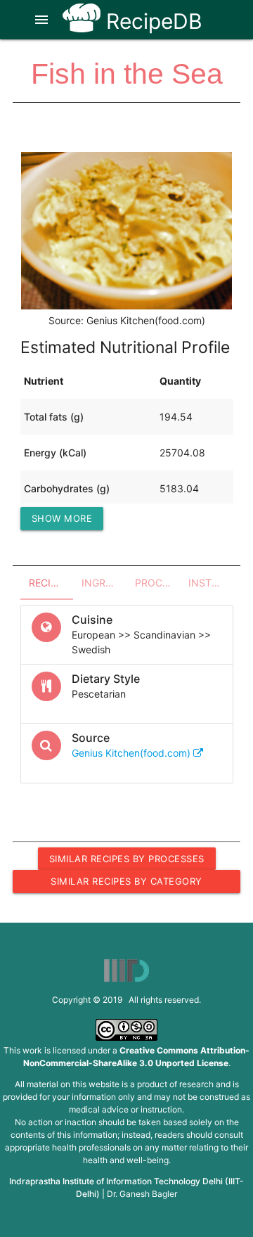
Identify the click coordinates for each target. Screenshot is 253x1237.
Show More (62, 518)
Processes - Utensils (157, 583)
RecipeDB (151, 21)
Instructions (210, 583)
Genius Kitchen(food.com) (132, 753)
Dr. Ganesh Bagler (142, 1193)
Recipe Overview (51, 583)
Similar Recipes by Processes (127, 858)
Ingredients (104, 583)
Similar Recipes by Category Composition (126, 884)
